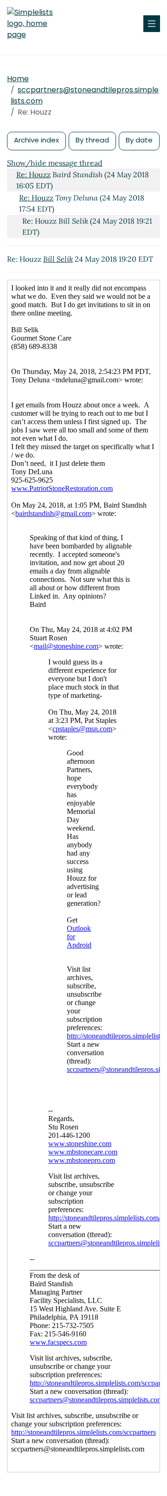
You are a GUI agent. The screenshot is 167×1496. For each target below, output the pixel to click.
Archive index (36, 140)
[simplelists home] (35, 23)
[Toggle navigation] (151, 23)
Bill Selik (58, 259)
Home (18, 78)
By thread (92, 140)
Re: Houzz (33, 174)
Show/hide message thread (55, 163)
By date (139, 140)
